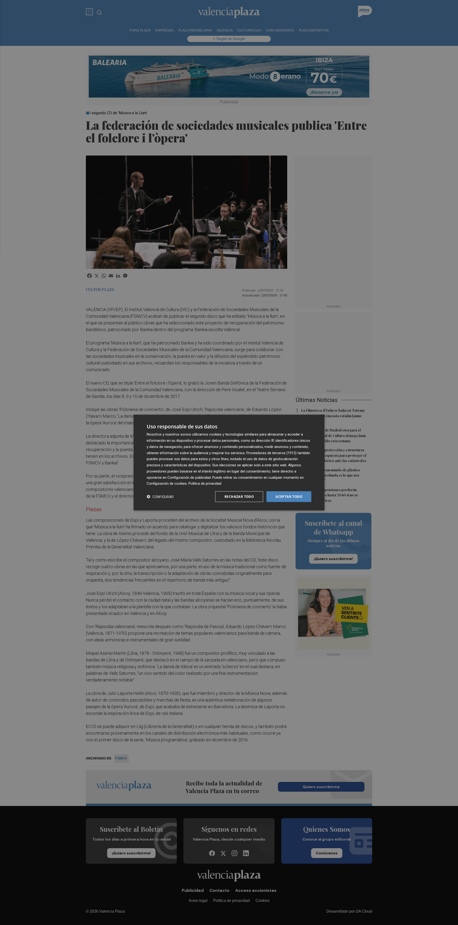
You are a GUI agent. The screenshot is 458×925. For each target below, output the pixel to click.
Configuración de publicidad (189, 477)
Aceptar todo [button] (289, 496)
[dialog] (229, 462)
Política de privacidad (204, 483)
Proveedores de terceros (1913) (271, 453)
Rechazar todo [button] (239, 496)
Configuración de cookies (167, 483)
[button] (160, 496)
